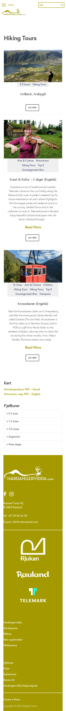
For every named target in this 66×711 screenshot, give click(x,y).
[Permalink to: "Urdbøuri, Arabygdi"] (33, 66)
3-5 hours (25, 84)
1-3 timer (14, 421)
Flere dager (15, 444)
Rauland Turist (30, 705)
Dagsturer (14, 436)
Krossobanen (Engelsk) (33, 304)
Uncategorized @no (33, 169)
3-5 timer (14, 429)
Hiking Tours (39, 84)
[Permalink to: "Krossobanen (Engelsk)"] (33, 266)
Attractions (42, 160)
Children (48, 284)
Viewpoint (45, 293)
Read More (33, 227)
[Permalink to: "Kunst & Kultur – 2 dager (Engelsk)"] (33, 139)
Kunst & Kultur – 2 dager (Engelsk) (33, 179)
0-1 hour (17, 284)
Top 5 (41, 165)
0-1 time (13, 413)
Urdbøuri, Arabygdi (33, 94)
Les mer (32, 107)
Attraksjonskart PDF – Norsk (22, 389)
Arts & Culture (25, 160)
